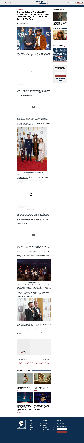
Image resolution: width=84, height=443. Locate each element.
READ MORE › (19, 390)
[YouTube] (7, 2)
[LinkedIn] (46, 25)
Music (33, 6)
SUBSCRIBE (80, 2)
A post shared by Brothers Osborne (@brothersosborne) (31, 86)
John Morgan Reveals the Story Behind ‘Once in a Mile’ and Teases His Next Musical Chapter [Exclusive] (60, 23)
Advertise (56, 441)
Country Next (54, 6)
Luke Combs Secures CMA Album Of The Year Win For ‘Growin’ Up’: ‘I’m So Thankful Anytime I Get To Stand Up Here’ (42, 362)
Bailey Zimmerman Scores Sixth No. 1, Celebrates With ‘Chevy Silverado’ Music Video (41, 387)
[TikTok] (9, 2)
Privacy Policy (60, 441)
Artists (38, 6)
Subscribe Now (60, 75)
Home (25, 6)
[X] (43, 25)
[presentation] (25, 378)
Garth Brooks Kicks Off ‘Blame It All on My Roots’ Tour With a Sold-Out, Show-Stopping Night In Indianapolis (42, 407)
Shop (59, 6)
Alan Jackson (19, 9)
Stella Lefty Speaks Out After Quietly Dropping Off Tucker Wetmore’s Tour (23, 387)
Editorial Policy (65, 441)
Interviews (47, 6)
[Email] (48, 25)
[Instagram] (5, 2)
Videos (42, 6)
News (29, 6)
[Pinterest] (45, 25)
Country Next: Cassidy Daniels (58, 41)
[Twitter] (4, 2)
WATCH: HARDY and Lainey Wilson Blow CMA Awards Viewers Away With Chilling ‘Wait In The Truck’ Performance (26, 362)
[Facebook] (2, 2)
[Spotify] (10, 2)
